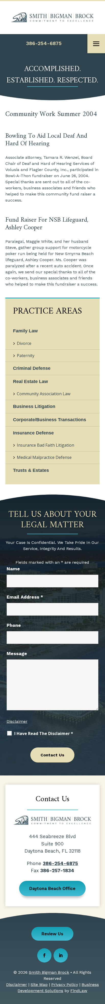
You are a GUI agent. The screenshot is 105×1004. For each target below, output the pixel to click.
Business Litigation (34, 406)
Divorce (24, 343)
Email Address (25, 597)
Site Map (39, 984)
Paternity (25, 355)
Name (13, 568)
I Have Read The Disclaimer (43, 733)
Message (17, 653)
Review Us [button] (52, 933)
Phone (14, 625)
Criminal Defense (31, 368)
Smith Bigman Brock (49, 972)
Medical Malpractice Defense (44, 457)
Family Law (25, 330)
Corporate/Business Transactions (49, 419)
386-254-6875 (44, 43)
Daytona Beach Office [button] (52, 888)
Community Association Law (43, 394)
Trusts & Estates (31, 470)
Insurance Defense (33, 432)
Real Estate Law (30, 381)
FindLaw (78, 990)
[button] (96, 44)
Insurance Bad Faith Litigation (45, 445)
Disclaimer (17, 721)
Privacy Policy (64, 984)
